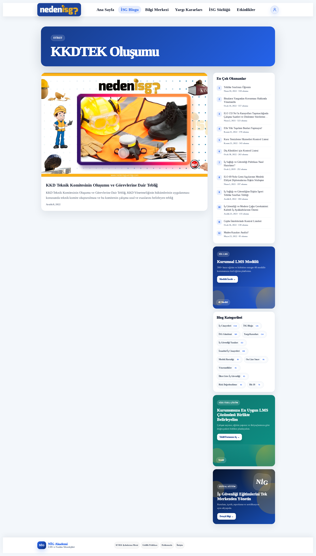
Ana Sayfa (105, 9)
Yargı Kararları (188, 9)
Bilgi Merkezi (157, 9)
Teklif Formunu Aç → (229, 437)
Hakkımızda (167, 545)
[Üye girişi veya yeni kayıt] (275, 10)
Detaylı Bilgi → (227, 516)
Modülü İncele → (227, 279)
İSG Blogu (130, 9)
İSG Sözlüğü (219, 9)
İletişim (180, 545)
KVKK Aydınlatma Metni (127, 545)
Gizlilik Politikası (149, 545)
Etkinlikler (246, 9)
